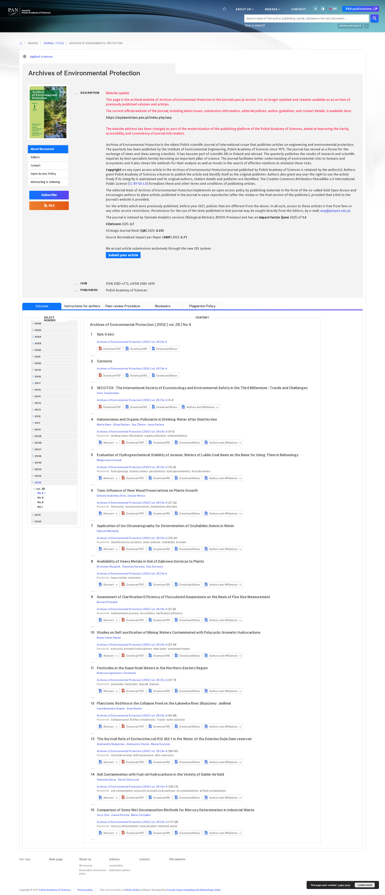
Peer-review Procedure (122, 306)
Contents (104, 361)
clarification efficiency (169, 613)
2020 (38, 363)
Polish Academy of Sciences (55, 889)
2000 (38, 521)
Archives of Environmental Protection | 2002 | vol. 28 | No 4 (132, 341)
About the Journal (42, 149)
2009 (38, 436)
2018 (38, 376)
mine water (160, 648)
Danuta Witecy (136, 495)
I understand (365, 885)
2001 (38, 514)
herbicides (131, 684)
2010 (38, 429)
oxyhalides (168, 542)
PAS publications (359, 8)
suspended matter (179, 648)
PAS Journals (85, 865)
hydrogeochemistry (179, 471)
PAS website (177, 859)
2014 (38, 403)
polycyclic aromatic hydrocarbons (132, 648)
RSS (51, 205)
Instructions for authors (82, 306)
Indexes (271, 9)
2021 (38, 356)
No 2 (40, 502)
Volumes (41, 306)
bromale (181, 542)
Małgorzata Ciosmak (109, 460)
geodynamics (157, 471)
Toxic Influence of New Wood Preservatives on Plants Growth (147, 490)
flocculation (147, 613)
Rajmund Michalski (108, 531)
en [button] (335, 8)
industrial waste (167, 826)
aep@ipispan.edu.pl (335, 211)
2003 (38, 476)
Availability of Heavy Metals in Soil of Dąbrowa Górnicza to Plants (150, 561)
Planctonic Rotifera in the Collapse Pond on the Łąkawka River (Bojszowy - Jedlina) (164, 703)
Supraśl (144, 684)
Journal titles (54, 43)
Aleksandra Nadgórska (111, 744)
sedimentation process (125, 613)
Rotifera (135, 719)
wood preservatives (137, 506)
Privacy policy (85, 889)
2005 (38, 462)
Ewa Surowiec (154, 566)
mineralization (148, 826)
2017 (38, 383)
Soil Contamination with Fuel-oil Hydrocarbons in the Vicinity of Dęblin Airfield (160, 774)
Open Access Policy (43, 174)
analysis (154, 684)
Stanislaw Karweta (133, 566)
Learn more (344, 885)
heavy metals (119, 577)
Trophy (161, 719)
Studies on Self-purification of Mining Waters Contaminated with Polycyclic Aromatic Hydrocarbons (178, 632)
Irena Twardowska (108, 393)
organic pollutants (155, 435)
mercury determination (125, 826)
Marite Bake (104, 424)
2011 (37, 422)
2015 (38, 396)
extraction (134, 577)
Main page (56, 859)
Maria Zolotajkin (141, 814)
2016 (38, 389)
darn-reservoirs (164, 755)
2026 (38, 323)
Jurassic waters (139, 471)
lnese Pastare (156, 424)
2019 (38, 369)
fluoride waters (201, 471)
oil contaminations (187, 790)
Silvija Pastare (122, 424)
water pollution (175, 719)
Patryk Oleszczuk (128, 779)
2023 (38, 343)
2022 (38, 350)
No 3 (40, 497)
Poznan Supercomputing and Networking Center (194, 889)
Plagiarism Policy (202, 306)
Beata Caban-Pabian (109, 637)
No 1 (40, 506)
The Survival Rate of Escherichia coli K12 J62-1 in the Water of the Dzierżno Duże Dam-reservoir (174, 739)
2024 (38, 336)
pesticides (117, 684)
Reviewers (162, 306)
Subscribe (49, 195)
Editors (35, 157)
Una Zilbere (139, 424)
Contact (298, 9)
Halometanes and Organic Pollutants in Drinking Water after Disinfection (157, 419)
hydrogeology (120, 471)
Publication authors (119, 870)
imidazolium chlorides (164, 506)
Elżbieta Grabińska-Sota (112, 495)
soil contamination (122, 790)
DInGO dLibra (132, 889)
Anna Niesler (134, 708)
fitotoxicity (118, 506)
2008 (38, 442)
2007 (38, 449)
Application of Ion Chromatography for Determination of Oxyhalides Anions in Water (165, 526)
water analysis (152, 542)
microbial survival (121, 755)
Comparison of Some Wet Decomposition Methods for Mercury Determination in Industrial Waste (175, 810)
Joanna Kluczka (120, 814)
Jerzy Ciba (103, 814)
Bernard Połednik (107, 602)
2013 (38, 409)
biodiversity (148, 719)
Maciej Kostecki (160, 744)
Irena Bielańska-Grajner (111, 708)
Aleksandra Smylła (138, 744)
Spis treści (105, 334)
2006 (38, 456)
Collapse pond (120, 719)
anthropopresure (143, 755)
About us (244, 9)
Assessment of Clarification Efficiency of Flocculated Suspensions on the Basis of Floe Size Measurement (183, 597)
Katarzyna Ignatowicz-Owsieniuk (116, 673)
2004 (38, 469)
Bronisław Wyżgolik (109, 566)
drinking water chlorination (127, 435)
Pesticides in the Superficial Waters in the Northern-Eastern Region (152, 668)
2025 (38, 330)
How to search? (255, 25)
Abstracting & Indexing (45, 182)
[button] (110, 349)
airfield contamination (213, 790)
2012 (38, 416)
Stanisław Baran (107, 779)
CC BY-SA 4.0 (138, 184)
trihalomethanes (177, 435)
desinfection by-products (126, 542)
